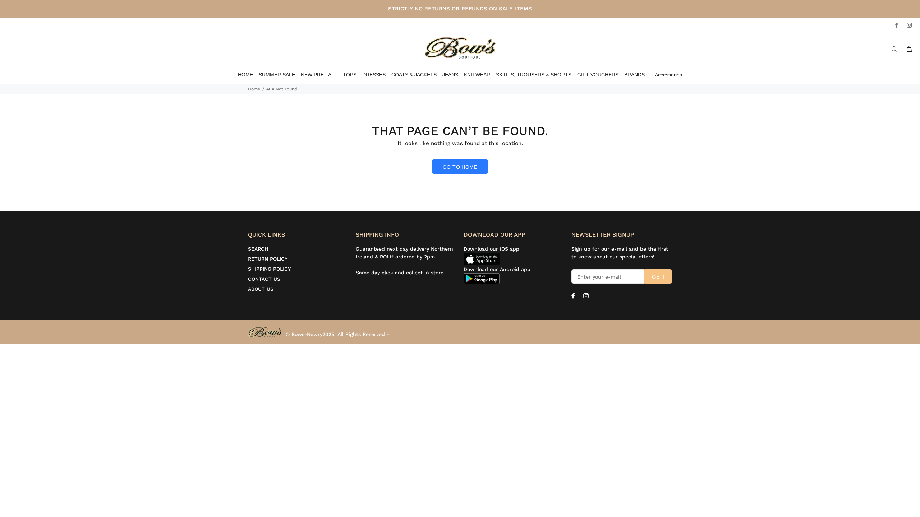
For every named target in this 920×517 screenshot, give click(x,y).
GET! (658, 277)
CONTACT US (264, 279)
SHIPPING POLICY (269, 269)
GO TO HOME (460, 167)
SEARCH (258, 249)
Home (254, 89)
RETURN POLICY (268, 259)
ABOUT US (260, 289)
